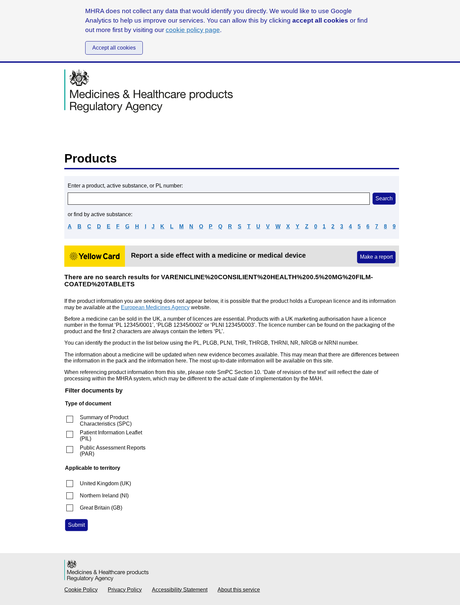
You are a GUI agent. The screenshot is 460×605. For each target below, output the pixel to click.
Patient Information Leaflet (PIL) (111, 435)
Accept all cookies (114, 48)
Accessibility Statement (179, 590)
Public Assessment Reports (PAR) (112, 451)
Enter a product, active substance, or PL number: (125, 186)
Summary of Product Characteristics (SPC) (106, 420)
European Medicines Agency (155, 307)
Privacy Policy (125, 590)
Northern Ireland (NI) (104, 495)
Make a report (376, 257)
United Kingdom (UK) (105, 483)
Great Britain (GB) (101, 508)
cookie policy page (193, 29)
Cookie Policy (81, 590)
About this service (239, 590)
